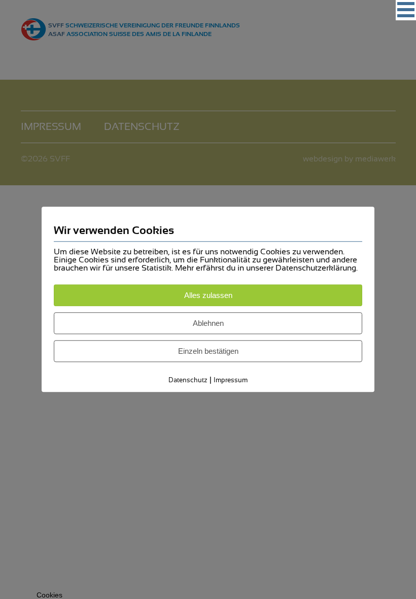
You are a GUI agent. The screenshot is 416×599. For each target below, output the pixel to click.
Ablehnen (208, 323)
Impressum (231, 380)
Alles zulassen (208, 295)
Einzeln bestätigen (208, 351)
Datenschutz (187, 380)
